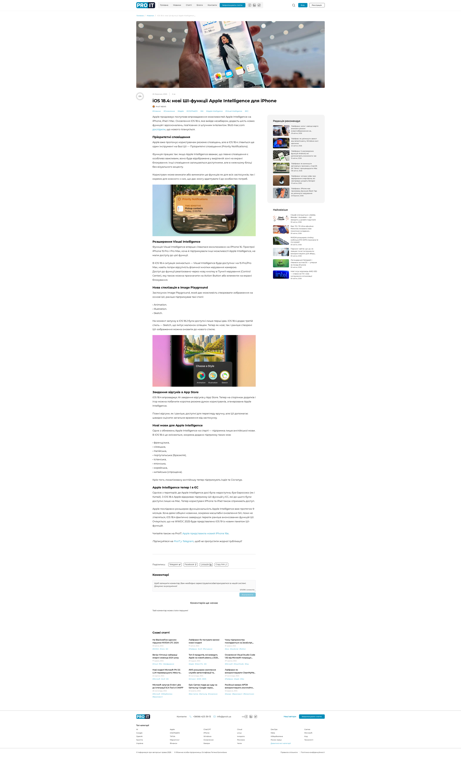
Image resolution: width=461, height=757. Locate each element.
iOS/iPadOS (175, 733)
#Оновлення (169, 111)
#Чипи (162, 649)
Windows (207, 736)
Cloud (239, 729)
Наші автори (290, 716)
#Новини (156, 111)
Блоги (200, 5)
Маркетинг (175, 740)
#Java (227, 649)
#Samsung (203, 694)
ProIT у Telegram (184, 541)
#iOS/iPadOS (192, 111)
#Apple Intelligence (214, 111)
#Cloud (155, 664)
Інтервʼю (241, 736)
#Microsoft (229, 664)
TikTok (172, 736)
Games (307, 729)
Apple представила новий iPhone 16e (205, 533)
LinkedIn (254, 5)
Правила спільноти (289, 752)
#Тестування (207, 649)
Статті (189, 5)
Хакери (206, 743)
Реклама (241, 740)
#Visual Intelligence (233, 111)
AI (137, 729)
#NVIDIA (155, 649)
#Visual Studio (239, 664)
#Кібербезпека (166, 694)
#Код (247, 664)
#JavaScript (234, 649)
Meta (273, 733)
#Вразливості (157, 697)
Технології (308, 740)
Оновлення (208, 740)
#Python (242, 649)
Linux (239, 733)
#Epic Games (193, 694)
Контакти (212, 5)
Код (306, 736)
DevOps (274, 729)
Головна (164, 5)
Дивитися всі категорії (281, 743)
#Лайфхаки (193, 649)
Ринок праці (276, 740)
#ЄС (247, 111)
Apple (172, 729)
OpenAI (139, 736)
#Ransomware (248, 694)
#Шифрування (168, 664)
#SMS (204, 679)
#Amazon (192, 679)
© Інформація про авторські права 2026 (153, 752)
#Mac (242, 679)
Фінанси (173, 743)
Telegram (259, 5)
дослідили (159, 129)
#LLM (200, 649)
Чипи (239, 743)
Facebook (249, 5)
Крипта (139, 740)
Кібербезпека (277, 736)
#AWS (199, 679)
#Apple (181, 111)
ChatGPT (207, 729)
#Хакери (228, 694)
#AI (201, 111)
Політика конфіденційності (313, 752)
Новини (177, 5)
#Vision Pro (199, 664)
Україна (139, 743)
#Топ (160, 664)
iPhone (206, 733)
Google (139, 733)
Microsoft (308, 733)
